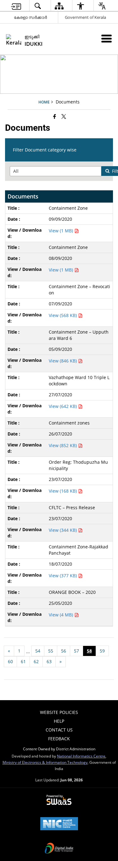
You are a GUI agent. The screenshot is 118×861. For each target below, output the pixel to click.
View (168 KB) (63, 491)
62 (36, 661)
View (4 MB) (61, 615)
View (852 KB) (63, 445)
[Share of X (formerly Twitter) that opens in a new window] (64, 116)
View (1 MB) (61, 231)
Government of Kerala (85, 17)
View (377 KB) (63, 575)
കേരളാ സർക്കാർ (30, 17)
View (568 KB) (63, 315)
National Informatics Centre (81, 755)
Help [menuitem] (59, 721)
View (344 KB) (63, 530)
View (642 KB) (63, 406)
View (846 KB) (63, 361)
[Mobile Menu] (106, 38)
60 (10, 661)
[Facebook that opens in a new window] (55, 116)
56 (63, 651)
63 (49, 661)
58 (89, 651)
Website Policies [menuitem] (59, 712)
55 (50, 651)
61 (23, 661)
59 (102, 651)
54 (37, 651)
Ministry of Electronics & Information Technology (45, 762)
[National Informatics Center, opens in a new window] (59, 824)
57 (76, 651)
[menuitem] (16, 6)
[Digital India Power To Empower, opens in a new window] (59, 849)
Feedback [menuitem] (59, 739)
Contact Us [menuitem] (59, 730)
